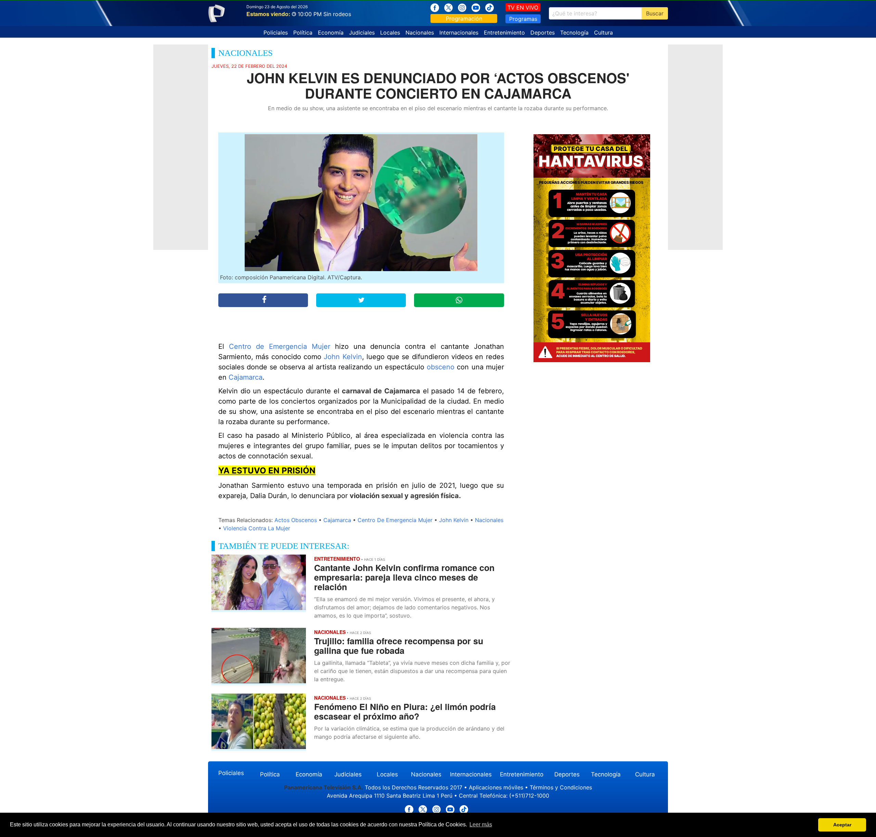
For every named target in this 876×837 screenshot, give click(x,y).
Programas (523, 18)
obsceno (440, 367)
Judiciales (362, 32)
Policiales (275, 32)
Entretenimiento (504, 32)
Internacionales (458, 32)
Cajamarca (245, 377)
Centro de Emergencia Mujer (279, 346)
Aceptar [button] (842, 824)
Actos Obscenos (295, 520)
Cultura (603, 32)
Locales (390, 32)
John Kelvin (343, 357)
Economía (331, 32)
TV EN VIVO (522, 7)
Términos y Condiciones (561, 787)
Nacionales (419, 32)
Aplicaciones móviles (496, 787)
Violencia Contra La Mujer (256, 528)
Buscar (655, 13)
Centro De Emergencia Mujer (395, 520)
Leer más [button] (480, 824)
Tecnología (574, 32)
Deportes (542, 32)
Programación (464, 18)
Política (302, 32)
